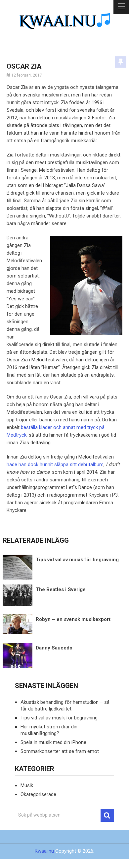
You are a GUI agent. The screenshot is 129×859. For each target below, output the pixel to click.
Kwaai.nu (44, 851)
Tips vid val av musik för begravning (59, 718)
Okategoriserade (38, 794)
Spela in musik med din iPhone (53, 742)
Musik (27, 785)
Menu (121, 7)
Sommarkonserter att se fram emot (60, 751)
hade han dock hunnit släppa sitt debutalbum (55, 464)
